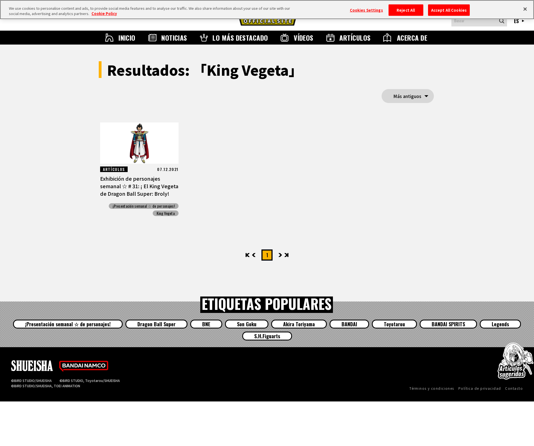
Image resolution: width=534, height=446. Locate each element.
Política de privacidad (479, 388)
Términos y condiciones (431, 388)
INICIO (126, 38)
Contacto (514, 388)
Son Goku (246, 324)
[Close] (525, 9)
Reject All (406, 10)
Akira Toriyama (299, 324)
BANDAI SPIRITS (448, 324)
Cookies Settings (366, 10)
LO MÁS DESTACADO (240, 38)
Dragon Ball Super (156, 324)
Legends (500, 324)
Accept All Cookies (449, 10)
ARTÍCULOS (354, 38)
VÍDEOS (303, 38)
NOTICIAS (174, 38)
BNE (206, 324)
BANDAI (349, 324)
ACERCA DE (412, 38)
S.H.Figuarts (267, 336)
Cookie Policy (104, 13)
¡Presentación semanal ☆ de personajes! (144, 206)
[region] (267, 9)
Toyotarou (394, 324)
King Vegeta (166, 213)
